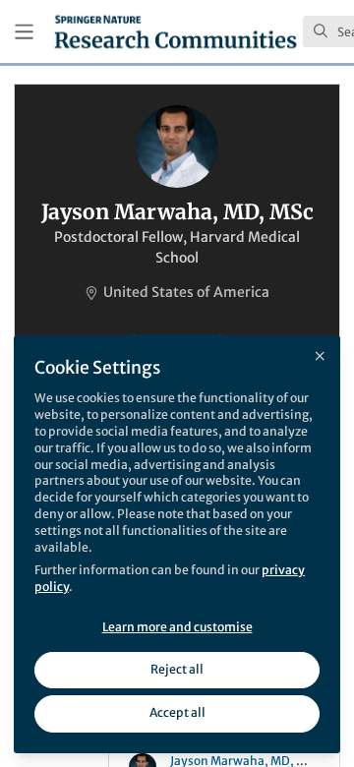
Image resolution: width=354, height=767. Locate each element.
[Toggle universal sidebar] (24, 32)
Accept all (177, 712)
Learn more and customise (177, 627)
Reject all (177, 669)
